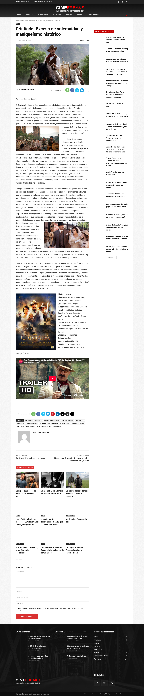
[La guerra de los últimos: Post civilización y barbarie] (77, 480)
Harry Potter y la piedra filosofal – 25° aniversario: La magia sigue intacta (27, 522)
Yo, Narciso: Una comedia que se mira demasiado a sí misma (117, 249)
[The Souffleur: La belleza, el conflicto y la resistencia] (27, 537)
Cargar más (110, 257)
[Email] (62, 414)
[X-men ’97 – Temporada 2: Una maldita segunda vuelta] (99, 184)
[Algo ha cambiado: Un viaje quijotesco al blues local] (99, 206)
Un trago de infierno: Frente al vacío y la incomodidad (75, 550)
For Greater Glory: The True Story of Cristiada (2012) (55, 423)
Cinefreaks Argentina (67, 420)
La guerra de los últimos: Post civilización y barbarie (77, 493)
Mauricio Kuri (20, 426)
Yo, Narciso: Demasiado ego (77, 656)
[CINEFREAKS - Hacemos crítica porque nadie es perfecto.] (70, 8)
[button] (125, 14)
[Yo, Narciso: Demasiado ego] (77, 508)
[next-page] (20, 558)
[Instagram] (122, 2)
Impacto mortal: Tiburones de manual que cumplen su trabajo (52, 522)
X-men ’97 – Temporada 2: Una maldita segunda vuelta (117, 185)
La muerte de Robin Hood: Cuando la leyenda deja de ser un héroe (52, 550)
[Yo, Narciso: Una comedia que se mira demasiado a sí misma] (99, 249)
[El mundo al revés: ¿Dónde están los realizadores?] (99, 217)
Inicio (17, 21)
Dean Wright (20, 423)
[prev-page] (17, 558)
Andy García (38, 420)
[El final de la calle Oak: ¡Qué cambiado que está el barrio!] (99, 227)
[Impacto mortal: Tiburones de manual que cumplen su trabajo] (52, 508)
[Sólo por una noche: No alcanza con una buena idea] (27, 480)
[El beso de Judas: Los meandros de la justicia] (99, 196)
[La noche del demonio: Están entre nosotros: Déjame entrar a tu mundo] (99, 149)
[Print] (67, 414)
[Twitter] (126, 2)
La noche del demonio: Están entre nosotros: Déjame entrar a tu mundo (116, 149)
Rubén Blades (57, 426)
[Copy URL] (72, 414)
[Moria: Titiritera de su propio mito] (99, 174)
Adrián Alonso (29, 420)
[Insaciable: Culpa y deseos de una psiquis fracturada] (99, 238)
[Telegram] (82, 90)
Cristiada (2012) (80, 420)
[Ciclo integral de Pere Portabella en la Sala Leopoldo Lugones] (99, 94)
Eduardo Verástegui (32, 423)
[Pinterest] (53, 414)
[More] (87, 90)
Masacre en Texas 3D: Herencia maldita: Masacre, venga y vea (71, 459)
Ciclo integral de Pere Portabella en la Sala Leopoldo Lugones (115, 94)
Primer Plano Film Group (44, 426)
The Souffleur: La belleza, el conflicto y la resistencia (27, 550)
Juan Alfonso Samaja (27, 89)
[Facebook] (118, 2)
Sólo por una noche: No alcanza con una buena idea (26, 493)
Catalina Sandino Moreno (51, 420)
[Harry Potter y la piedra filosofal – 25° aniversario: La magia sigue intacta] (27, 508)
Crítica (22, 21)
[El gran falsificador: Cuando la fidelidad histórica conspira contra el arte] (99, 160)
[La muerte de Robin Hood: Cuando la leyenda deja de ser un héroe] (52, 537)
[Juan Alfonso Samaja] (17, 90)
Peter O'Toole (30, 426)
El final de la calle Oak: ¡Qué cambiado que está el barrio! (117, 227)
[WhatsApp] (67, 90)
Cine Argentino (46, 487)
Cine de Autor (20, 543)
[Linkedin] (58, 414)
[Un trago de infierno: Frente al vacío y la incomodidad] (77, 537)
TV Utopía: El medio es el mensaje (30, 458)
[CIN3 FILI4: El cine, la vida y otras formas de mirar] (52, 480)
